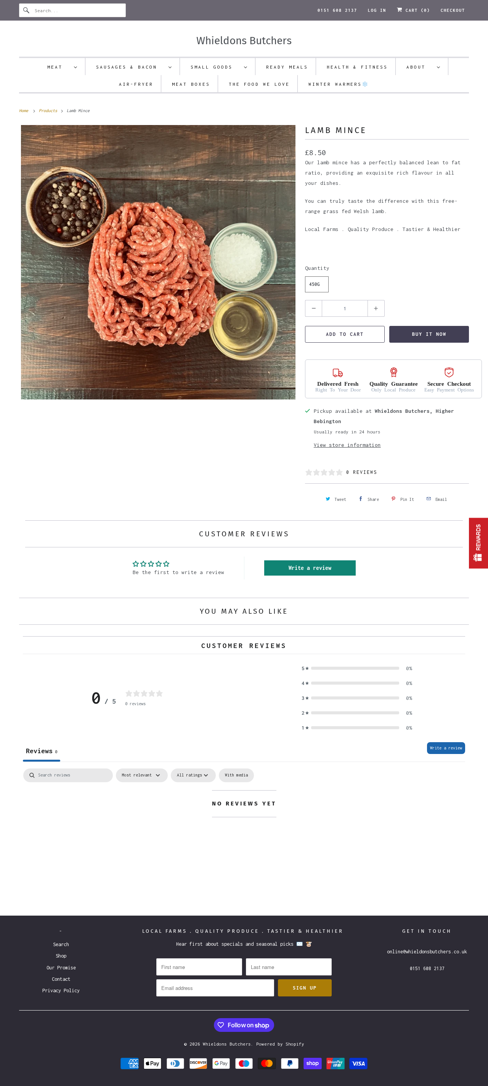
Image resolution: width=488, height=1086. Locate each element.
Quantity (317, 268)
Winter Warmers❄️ (338, 84)
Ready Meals (287, 66)
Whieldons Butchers (227, 1043)
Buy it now (429, 334)
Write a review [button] (310, 568)
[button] (357, 668)
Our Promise (61, 968)
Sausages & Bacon (130, 66)
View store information (347, 445)
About (419, 66)
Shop (61, 956)
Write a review (446, 748)
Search (61, 944)
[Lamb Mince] (158, 262)
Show (478, 543)
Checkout (453, 10)
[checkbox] (236, 775)
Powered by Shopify (280, 1043)
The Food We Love (259, 84)
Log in (377, 10)
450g (314, 284)
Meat (58, 66)
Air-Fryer (136, 84)
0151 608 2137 (337, 10)
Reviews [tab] (41, 751)
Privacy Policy (61, 990)
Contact (61, 979)
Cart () (416, 10)
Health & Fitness (357, 66)
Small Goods (215, 66)
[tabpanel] (244, 834)
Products (49, 110)
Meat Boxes (191, 84)
